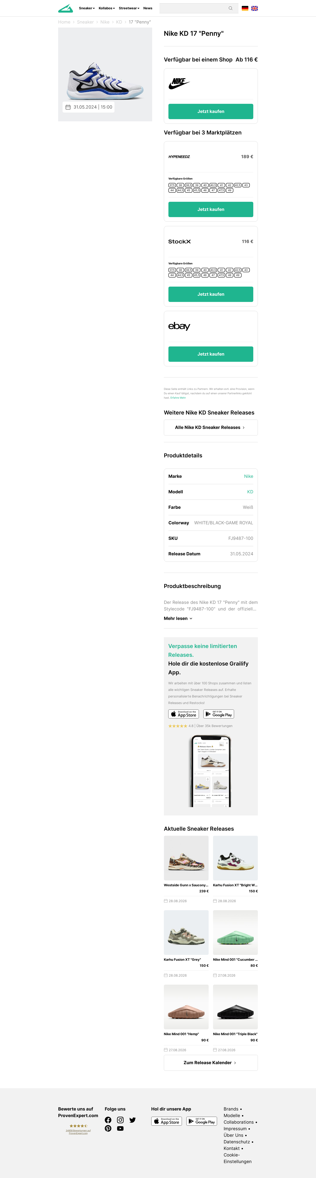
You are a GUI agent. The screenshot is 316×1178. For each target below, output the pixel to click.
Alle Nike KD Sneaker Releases (207, 427)
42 (229, 185)
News (147, 8)
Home (64, 22)
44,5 (180, 190)
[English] (254, 8)
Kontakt (232, 1148)
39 (196, 185)
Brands (231, 1109)
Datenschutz (237, 1141)
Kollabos (105, 8)
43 (246, 185)
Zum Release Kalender (208, 1062)
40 (205, 185)
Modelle (232, 1115)
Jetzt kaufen (211, 111)
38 (180, 185)
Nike (105, 22)
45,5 (197, 190)
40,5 (213, 185)
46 (205, 190)
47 (213, 190)
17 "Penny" (140, 22)
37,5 (172, 185)
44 (172, 190)
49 (229, 190)
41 (221, 185)
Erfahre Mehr (178, 397)
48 (229, 275)
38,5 (188, 185)
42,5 (237, 185)
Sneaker (85, 8)
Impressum (235, 1128)
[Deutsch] (245, 8)
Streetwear (128, 8)
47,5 (221, 190)
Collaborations (239, 1122)
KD (119, 22)
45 (188, 190)
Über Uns (233, 1135)
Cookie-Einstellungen (238, 1158)
